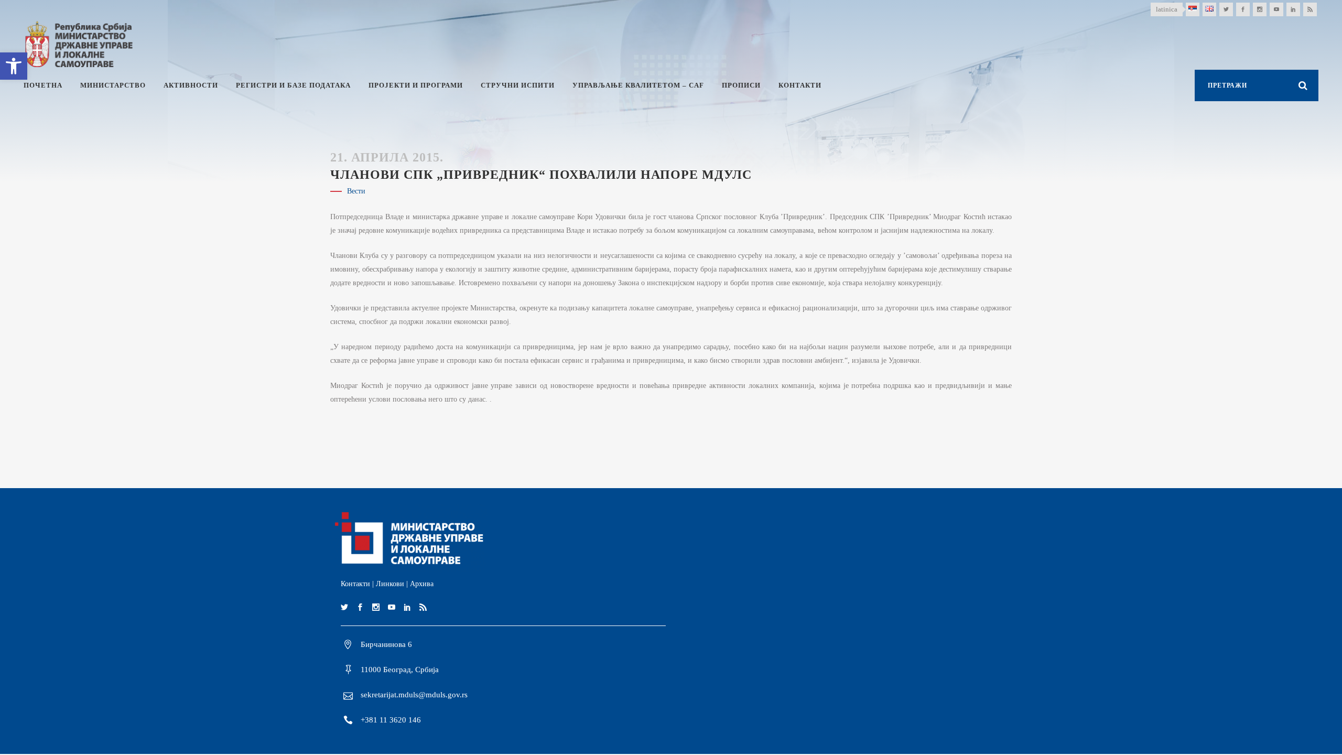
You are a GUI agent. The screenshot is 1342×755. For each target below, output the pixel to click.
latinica (1166, 9)
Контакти (355, 584)
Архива (422, 584)
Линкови (390, 584)
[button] (13, 66)
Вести (356, 191)
